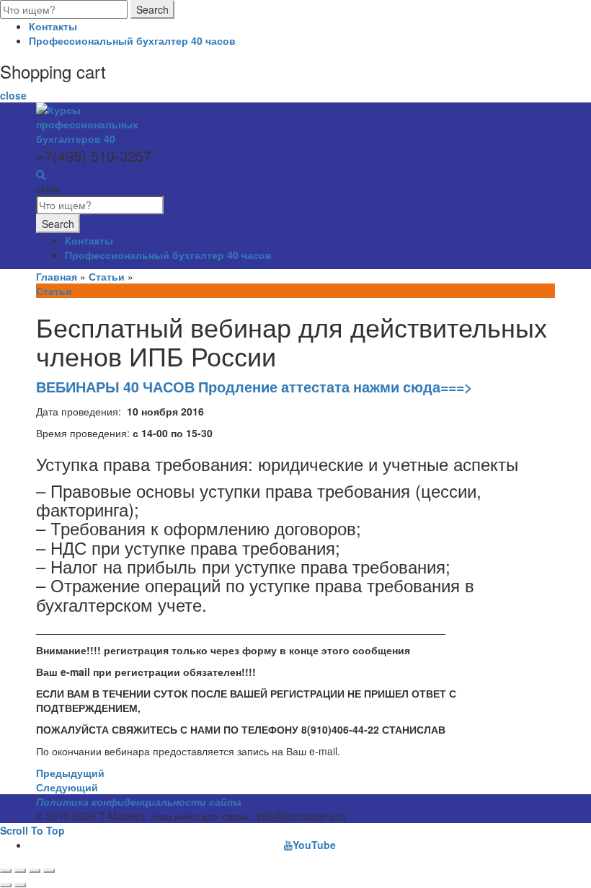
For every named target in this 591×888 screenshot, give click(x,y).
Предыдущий (70, 772)
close (13, 95)
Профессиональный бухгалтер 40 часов (132, 40)
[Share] (20, 871)
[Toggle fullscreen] (34, 871)
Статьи (107, 276)
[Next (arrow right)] (20, 885)
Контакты (53, 26)
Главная (56, 276)
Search (152, 9)
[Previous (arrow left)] (6, 885)
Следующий (67, 787)
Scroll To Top (32, 830)
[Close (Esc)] (6, 871)
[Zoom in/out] (49, 871)
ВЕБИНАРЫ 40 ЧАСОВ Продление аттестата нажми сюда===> (254, 387)
